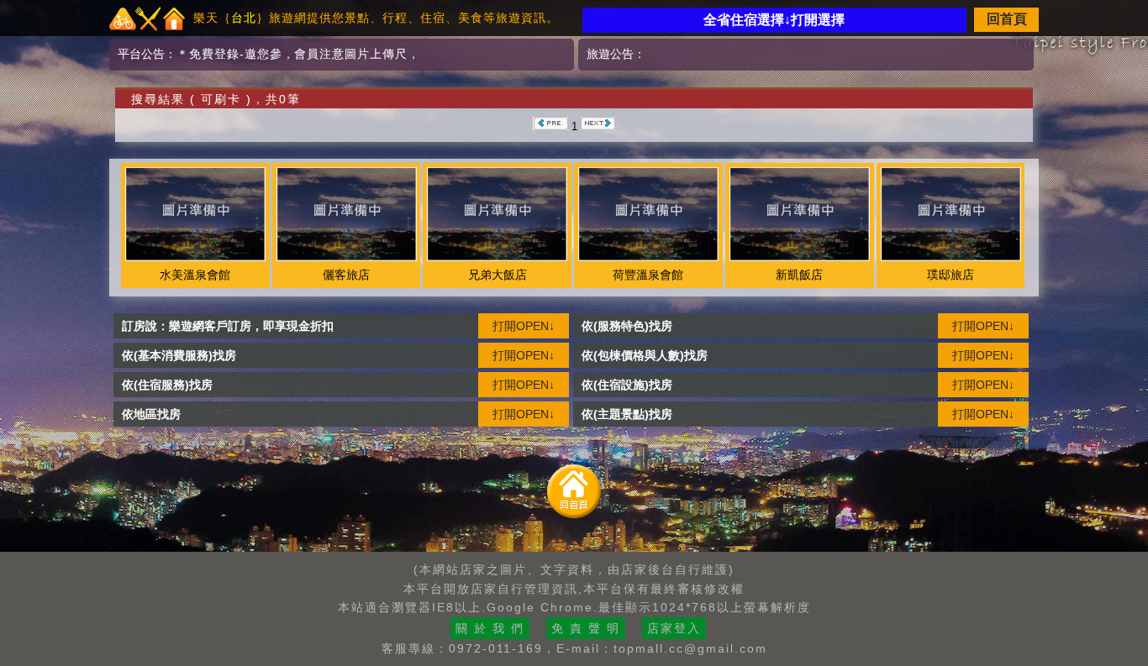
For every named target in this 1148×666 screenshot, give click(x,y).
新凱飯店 (799, 274)
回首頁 (1007, 19)
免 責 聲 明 (585, 628)
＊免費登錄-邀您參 (229, 53)
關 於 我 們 (490, 628)
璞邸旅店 (950, 274)
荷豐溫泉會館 (648, 274)
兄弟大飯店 (497, 274)
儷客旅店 (346, 274)
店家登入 (674, 628)
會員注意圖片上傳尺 (351, 53)
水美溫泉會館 (195, 274)
